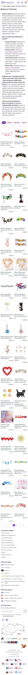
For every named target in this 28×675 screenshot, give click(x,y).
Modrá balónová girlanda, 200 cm (5, 492)
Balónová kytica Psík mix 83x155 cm (6, 357)
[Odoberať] (25, 611)
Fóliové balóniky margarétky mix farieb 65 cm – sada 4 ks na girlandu (7, 403)
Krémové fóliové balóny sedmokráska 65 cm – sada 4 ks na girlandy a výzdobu (20, 449)
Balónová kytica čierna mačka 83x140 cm (20, 316)
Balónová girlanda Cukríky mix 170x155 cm (6, 186)
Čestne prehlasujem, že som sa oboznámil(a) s (12, 615)
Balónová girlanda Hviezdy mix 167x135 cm (6, 230)
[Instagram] (6, 619)
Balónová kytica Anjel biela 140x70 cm (7, 315)
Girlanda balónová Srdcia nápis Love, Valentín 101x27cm (6, 448)
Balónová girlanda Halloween (19, 207)
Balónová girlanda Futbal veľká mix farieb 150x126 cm (7, 208)
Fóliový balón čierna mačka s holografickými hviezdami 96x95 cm (20, 403)
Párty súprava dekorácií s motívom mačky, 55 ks (20, 493)
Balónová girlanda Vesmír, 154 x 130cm (20, 295)
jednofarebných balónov (12, 52)
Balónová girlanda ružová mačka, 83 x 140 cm (6, 252)
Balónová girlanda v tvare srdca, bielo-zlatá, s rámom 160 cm (20, 274)
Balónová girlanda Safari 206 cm (19, 251)
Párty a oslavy (7, 6)
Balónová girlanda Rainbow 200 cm (19, 229)
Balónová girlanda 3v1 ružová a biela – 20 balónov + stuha (7, 143)
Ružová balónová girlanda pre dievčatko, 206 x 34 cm (6, 516)
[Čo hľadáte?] (22, 2)
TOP (4, 122)
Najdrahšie (9, 122)
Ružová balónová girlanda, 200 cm (19, 514)
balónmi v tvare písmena (12, 69)
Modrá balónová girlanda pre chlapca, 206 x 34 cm (20, 471)
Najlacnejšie (17, 122)
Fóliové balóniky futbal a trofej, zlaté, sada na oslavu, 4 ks (20, 380)
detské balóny (15, 96)
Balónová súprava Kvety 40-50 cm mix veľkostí (20, 358)
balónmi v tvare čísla (10, 67)
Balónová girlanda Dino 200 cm (19, 185)
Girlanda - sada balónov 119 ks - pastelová (5, 426)
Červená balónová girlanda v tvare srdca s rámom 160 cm (7, 380)
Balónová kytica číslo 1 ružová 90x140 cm (20, 337)
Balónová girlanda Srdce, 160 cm (6, 273)
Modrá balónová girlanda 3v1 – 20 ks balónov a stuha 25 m (7, 471)
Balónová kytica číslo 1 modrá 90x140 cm (7, 337)
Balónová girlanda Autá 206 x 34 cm (19, 142)
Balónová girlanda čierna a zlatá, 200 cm (20, 164)
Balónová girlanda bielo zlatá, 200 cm (6, 164)
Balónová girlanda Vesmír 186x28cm (6, 295)
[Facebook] (2, 619)
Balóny (13, 6)
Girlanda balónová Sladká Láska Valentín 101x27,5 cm (20, 426)
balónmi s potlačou (18, 53)
